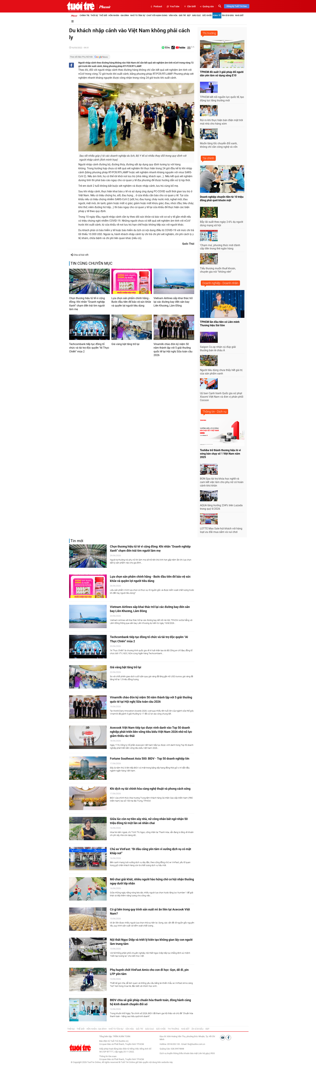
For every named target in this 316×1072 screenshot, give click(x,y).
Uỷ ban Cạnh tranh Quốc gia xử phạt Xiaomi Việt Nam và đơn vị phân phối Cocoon (221, 397)
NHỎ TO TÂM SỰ (116, 1029)
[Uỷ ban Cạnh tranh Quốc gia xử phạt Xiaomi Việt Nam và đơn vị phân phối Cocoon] (209, 383)
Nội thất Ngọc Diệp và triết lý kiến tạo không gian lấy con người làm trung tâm (151, 941)
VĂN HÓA (129, 1029)
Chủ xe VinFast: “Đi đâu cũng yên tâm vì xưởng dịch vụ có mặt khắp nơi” (150, 851)
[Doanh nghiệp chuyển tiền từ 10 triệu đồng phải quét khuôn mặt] (222, 179)
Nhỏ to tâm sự (137, 15)
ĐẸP (207, 1029)
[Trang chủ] (74, 15)
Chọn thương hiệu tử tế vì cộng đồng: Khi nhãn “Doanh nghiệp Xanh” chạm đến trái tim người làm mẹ (87, 304)
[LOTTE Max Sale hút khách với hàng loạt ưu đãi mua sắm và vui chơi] (209, 519)
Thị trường (209, 33)
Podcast (158, 6)
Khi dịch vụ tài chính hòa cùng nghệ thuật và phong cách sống (150, 788)
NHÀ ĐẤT (185, 1029)
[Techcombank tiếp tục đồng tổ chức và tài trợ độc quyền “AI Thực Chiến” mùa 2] (89, 327)
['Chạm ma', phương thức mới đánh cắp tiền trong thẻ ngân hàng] (209, 235)
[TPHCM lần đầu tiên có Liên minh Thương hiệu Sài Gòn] (222, 304)
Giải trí (182, 15)
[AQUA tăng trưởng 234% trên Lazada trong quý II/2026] (209, 495)
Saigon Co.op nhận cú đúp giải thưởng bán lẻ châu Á (218, 348)
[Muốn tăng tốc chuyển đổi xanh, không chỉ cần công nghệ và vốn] (209, 134)
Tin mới (76, 541)
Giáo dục (196, 15)
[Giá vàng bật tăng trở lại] (131, 327)
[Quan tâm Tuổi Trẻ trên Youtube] (223, 1037)
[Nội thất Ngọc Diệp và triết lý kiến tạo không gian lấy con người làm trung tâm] (88, 949)
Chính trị (84, 15)
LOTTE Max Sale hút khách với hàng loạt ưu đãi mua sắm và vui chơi (221, 530)
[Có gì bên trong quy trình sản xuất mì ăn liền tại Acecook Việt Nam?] (88, 919)
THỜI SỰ (71, 1029)
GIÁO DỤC (149, 1029)
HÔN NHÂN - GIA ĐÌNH (96, 1029)
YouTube (174, 6)
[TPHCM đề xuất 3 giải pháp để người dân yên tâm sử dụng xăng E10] (222, 54)
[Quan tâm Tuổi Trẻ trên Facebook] (228, 1037)
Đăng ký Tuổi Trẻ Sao (237, 6)
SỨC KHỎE (161, 1029)
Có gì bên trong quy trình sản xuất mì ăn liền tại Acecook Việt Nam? (150, 911)
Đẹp (189, 15)
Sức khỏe (207, 15)
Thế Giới (103, 15)
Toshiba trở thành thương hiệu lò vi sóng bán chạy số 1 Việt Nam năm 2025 (220, 454)
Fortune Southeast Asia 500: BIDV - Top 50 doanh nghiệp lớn (149, 758)
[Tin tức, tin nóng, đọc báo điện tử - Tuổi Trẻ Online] (80, 6)
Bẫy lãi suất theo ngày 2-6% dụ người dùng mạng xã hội (221, 223)
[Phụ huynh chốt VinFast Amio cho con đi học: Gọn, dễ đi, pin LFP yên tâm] (88, 979)
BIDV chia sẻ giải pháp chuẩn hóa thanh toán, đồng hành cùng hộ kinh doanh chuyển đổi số (150, 1002)
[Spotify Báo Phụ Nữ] (166, 48)
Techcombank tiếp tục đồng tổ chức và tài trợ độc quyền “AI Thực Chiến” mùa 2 (89, 348)
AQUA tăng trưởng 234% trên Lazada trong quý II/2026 (221, 507)
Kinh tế (217, 15)
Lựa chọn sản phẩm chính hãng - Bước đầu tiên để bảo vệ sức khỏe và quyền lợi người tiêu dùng (131, 302)
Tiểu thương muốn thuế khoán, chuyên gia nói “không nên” (218, 270)
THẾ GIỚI (80, 1029)
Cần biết (191, 6)
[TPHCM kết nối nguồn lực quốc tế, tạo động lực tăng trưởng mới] (209, 87)
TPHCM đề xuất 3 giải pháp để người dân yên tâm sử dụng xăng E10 (221, 73)
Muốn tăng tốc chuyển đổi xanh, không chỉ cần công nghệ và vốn (218, 145)
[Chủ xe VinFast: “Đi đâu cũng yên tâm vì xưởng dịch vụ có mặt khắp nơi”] (88, 858)
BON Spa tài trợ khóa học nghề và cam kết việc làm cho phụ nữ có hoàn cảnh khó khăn (221, 482)
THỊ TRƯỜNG (173, 1029)
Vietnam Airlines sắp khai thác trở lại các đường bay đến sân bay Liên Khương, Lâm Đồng (173, 302)
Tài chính (208, 158)
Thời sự (94, 15)
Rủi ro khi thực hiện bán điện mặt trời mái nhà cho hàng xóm (221, 122)
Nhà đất (239, 15)
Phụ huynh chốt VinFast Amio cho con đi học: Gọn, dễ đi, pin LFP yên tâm (149, 972)
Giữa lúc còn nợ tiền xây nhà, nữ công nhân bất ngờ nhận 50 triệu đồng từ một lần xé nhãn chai (149, 821)
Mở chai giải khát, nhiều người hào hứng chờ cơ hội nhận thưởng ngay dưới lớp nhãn (152, 881)
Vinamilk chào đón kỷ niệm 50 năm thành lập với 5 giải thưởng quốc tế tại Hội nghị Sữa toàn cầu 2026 (173, 350)
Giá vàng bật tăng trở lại (125, 344)
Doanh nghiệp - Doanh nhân (220, 283)
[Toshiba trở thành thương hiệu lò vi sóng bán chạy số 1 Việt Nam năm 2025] (222, 432)
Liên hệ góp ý (204, 1053)
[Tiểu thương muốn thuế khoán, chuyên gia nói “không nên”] (209, 258)
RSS (213, 1053)
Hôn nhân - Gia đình (118, 15)
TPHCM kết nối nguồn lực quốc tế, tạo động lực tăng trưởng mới (222, 98)
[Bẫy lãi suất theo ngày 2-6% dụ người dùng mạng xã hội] (209, 212)
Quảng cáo (208, 6)
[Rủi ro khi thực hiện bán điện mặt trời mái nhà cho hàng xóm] (209, 110)
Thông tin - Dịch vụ (214, 411)
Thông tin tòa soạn (108, 1056)
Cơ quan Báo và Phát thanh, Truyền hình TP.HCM (121, 1059)
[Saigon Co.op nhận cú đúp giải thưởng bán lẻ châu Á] (209, 337)
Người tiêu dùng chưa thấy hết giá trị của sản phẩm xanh (221, 372)
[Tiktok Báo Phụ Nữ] (173, 48)
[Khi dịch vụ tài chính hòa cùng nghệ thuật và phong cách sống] (88, 798)
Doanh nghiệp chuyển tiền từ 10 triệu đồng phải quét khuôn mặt (221, 198)
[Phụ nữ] (104, 6)
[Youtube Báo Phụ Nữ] (180, 48)
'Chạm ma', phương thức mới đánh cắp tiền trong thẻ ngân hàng (220, 247)
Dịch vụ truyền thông (169, 1053)
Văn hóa (173, 15)
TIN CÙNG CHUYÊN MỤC (91, 263)
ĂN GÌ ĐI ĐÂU (197, 1029)
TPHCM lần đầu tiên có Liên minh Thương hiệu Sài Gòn (219, 323)
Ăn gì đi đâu (228, 15)
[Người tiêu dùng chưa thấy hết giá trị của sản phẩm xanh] (209, 360)
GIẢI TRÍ (139, 1029)
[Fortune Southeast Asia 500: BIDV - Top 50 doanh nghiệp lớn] (88, 768)
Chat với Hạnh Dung (156, 15)
